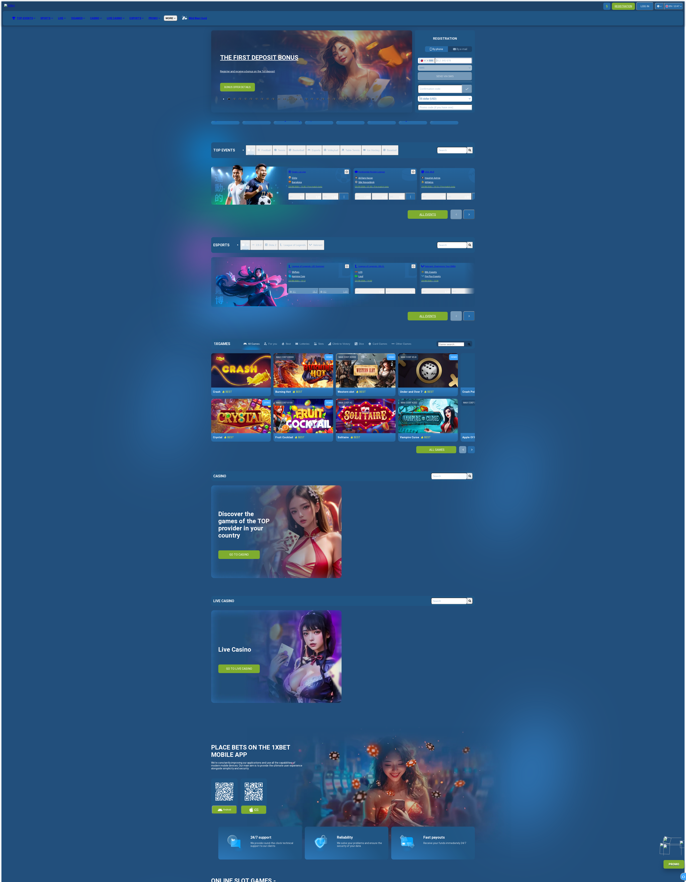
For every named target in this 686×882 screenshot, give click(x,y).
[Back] (456, 214)
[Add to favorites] (346, 171)
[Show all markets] (344, 197)
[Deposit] (606, 6)
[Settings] (659, 6)
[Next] (469, 214)
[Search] (470, 150)
